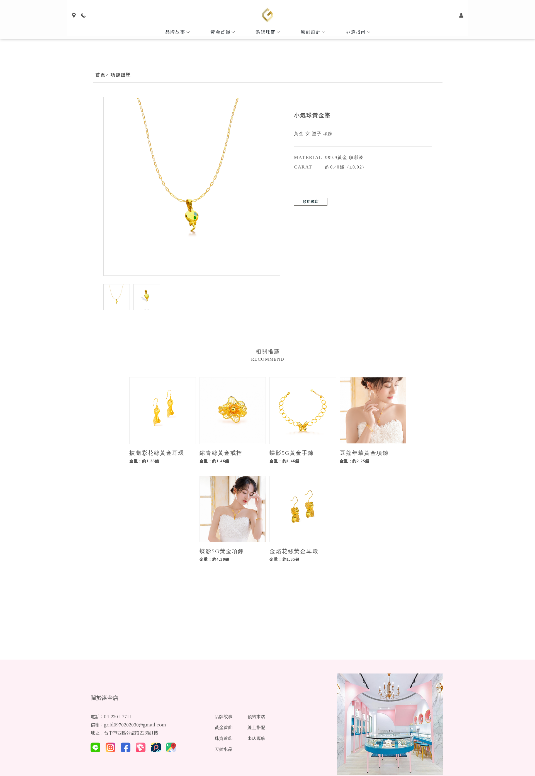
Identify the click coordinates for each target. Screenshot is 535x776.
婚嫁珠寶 (266, 32)
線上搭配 (256, 727)
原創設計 (311, 32)
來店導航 (256, 738)
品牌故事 (175, 32)
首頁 (101, 74)
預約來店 (311, 201)
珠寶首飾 (223, 738)
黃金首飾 (220, 32)
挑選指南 (356, 32)
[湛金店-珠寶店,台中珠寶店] (267, 16)
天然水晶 (223, 749)
